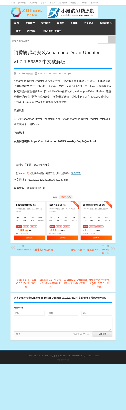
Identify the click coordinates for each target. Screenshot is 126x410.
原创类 (43, 2)
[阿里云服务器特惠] (63, 203)
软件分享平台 (63, 360)
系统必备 (29, 73)
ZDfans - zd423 (92, 356)
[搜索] (112, 23)
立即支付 (76, 173)
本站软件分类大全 (52, 31)
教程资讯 (94, 2)
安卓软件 (22, 2)
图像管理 (63, 2)
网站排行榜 (54, 356)
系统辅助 (74, 2)
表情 (18, 334)
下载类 (84, 2)
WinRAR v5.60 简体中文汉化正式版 (35, 249)
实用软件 (33, 2)
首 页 (12, 2)
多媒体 (53, 2)
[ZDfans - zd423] (26, 7)
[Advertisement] (63, 387)
